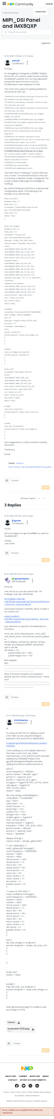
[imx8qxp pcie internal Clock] (39, 498)
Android (19, 463)
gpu (18, 743)
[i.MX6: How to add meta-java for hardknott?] (43, 498)
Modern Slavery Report (41, 1092)
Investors (35, 1076)
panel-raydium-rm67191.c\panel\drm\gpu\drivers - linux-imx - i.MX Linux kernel (26, 619)
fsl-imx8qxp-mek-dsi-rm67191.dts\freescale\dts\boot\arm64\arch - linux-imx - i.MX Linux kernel (26, 601)
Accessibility (19, 1095)
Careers (23, 1076)
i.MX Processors (11, 12)
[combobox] (27, 32)
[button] (27, 62)
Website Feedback (32, 1095)
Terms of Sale (27, 1092)
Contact (12, 1080)
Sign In (49, 4)
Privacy (6, 1092)
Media (46, 1076)
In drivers (10, 743)
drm (22, 743)
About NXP (10, 1076)
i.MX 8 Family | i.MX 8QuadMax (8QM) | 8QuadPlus (30, 467)
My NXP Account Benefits (33, 1080)
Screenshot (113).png (18, 1028)
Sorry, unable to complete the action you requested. (22, 1111)
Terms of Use (15, 1092)
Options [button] (45, 43)
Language (40, 11)
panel (28, 743)
